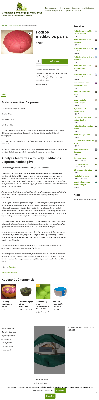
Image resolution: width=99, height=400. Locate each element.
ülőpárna (46, 80)
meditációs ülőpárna (59, 78)
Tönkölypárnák (6, 343)
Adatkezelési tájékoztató (53, 10)
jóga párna (46, 69)
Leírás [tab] (3, 94)
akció (42, 73)
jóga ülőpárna (46, 76)
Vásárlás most (46, 349)
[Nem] (97, 392)
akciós (47, 73)
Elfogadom (50, 396)
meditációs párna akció (46, 78)
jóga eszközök (56, 73)
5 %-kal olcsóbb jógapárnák (69, 8)
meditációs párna (14, 25)
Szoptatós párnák (7, 346)
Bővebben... (60, 390)
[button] (72, 10)
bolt (50, 73)
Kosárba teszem (55, 61)
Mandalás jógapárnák (8, 332)
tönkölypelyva (40, 80)
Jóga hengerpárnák (8, 335)
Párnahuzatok (6, 350)
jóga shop (38, 76)
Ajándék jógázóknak (41, 379)
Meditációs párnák (7, 328)
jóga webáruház (54, 76)
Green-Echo (43, 84)
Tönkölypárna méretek (9, 272)
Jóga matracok (6, 339)
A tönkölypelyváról (40, 383)
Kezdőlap (4, 25)
